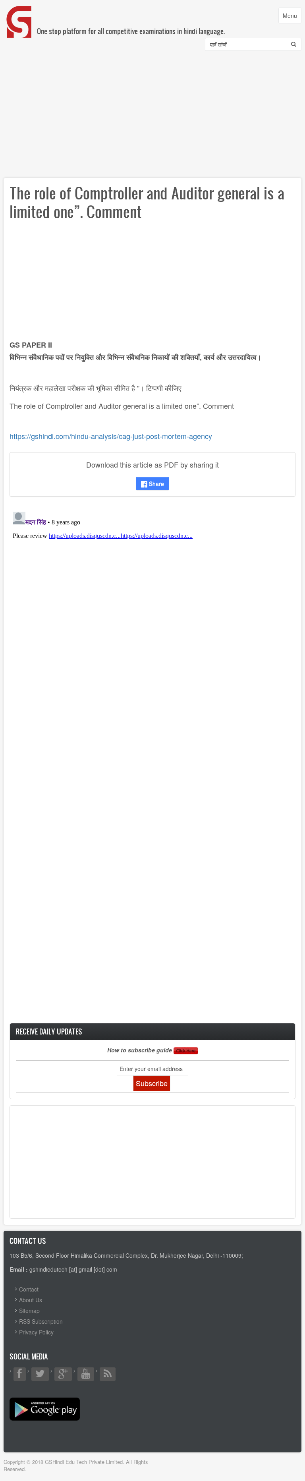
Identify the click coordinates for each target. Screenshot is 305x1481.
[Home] (19, 13)
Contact (29, 1289)
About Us (30, 1300)
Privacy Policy (36, 1332)
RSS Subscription (41, 1321)
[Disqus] (152, 607)
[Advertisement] (152, 116)
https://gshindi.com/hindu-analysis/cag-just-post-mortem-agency (112, 436)
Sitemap (29, 1311)
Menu (291, 17)
